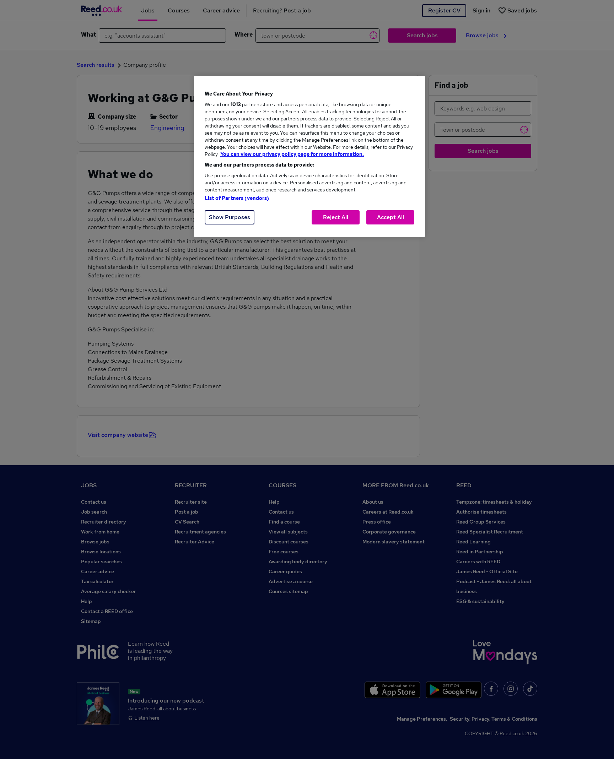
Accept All (390, 217)
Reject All (335, 217)
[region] (309, 156)
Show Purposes (229, 217)
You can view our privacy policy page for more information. (292, 154)
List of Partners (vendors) (237, 198)
